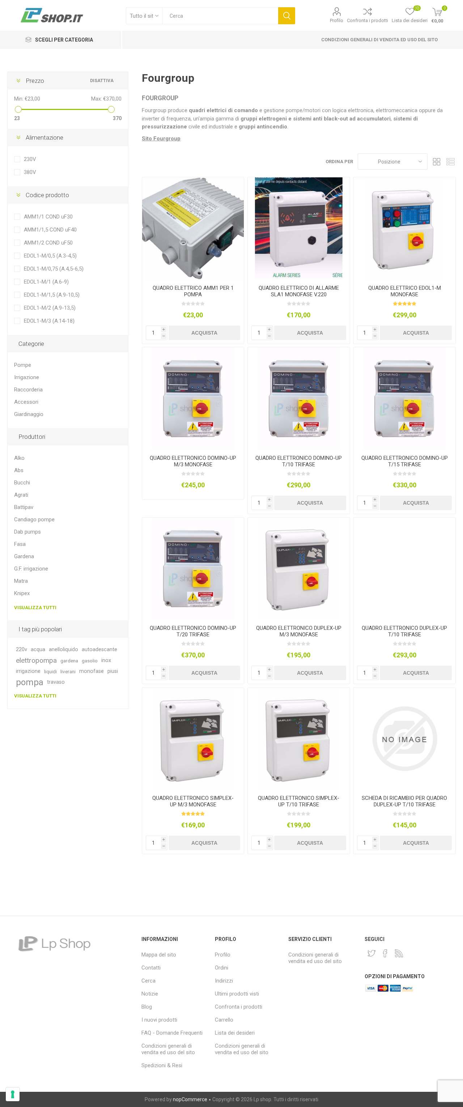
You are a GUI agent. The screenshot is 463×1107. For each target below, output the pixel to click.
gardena (69, 660)
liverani (68, 671)
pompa (29, 682)
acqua (38, 649)
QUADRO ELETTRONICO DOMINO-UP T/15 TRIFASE (404, 461)
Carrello (224, 1020)
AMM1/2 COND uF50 (48, 242)
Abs (19, 470)
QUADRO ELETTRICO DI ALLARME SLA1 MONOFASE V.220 (299, 291)
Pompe (22, 365)
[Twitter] (371, 953)
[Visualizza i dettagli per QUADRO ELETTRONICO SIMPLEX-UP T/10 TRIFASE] (298, 738)
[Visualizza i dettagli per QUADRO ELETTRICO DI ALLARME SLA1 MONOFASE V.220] (298, 228)
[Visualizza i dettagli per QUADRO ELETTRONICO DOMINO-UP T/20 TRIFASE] (193, 568)
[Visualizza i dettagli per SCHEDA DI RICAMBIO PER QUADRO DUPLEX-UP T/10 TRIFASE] (404, 738)
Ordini (221, 967)
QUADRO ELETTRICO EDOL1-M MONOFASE (404, 291)
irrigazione (28, 671)
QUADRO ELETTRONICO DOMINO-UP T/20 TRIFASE (193, 631)
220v (21, 649)
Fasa (20, 544)
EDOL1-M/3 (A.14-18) (49, 321)
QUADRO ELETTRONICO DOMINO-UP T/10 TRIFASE (298, 461)
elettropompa (36, 660)
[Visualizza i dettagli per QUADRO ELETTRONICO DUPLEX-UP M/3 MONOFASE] (298, 568)
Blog (146, 1007)
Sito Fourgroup (161, 138)
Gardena (24, 556)
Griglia (436, 161)
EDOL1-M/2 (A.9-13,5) (50, 308)
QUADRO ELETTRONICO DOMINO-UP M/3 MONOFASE (193, 461)
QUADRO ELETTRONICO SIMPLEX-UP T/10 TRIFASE (298, 801)
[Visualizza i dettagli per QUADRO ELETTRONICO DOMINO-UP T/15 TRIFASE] (404, 398)
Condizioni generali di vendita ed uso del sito (379, 39)
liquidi (50, 671)
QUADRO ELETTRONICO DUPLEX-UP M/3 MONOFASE (298, 631)
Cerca (286, 15)
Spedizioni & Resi (161, 1065)
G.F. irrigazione (31, 568)
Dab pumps (27, 532)
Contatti (151, 967)
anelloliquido (63, 649)
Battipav (23, 507)
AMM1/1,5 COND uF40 (50, 229)
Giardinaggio (28, 414)
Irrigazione (26, 377)
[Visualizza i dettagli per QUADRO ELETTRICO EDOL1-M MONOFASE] (404, 228)
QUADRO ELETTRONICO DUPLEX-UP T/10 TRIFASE (404, 631)
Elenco (450, 161)
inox (106, 660)
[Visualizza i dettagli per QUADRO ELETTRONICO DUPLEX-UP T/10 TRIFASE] (404, 568)
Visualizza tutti (35, 607)
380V (30, 172)
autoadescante (99, 649)
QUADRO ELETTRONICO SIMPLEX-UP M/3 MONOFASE (193, 801)
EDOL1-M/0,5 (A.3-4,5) (50, 256)
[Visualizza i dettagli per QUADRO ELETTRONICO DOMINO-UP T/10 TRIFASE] (298, 398)
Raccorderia (28, 389)
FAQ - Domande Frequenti (172, 1033)
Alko (19, 458)
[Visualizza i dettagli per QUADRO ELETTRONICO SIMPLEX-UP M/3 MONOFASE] (193, 738)
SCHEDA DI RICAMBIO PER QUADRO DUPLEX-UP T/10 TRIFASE (404, 801)
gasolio (90, 660)
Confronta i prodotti (367, 20)
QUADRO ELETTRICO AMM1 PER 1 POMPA (193, 291)
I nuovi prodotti (159, 1020)
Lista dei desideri (235, 1033)
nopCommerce (190, 1099)
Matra (21, 581)
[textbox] (220, 15)
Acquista (204, 333)
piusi (112, 671)
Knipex (22, 593)
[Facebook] (385, 953)
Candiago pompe (34, 519)
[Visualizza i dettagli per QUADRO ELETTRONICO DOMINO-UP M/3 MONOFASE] (193, 398)
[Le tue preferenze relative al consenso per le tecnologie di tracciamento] (13, 1094)
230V (30, 159)
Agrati (21, 495)
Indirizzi (224, 980)
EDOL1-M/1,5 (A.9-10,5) (52, 295)
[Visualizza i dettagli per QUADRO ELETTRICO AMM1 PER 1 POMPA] (193, 228)
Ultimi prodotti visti (237, 994)
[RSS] (399, 953)
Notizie (149, 994)
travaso (56, 682)
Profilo (336, 20)
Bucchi (22, 482)
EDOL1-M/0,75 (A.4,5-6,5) (54, 269)
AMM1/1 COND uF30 (48, 216)
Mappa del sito (158, 954)
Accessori (26, 402)
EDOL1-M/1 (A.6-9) (46, 282)
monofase (91, 671)
